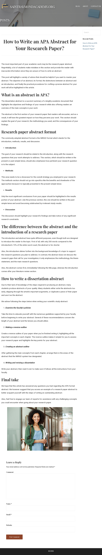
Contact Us (96, 6)
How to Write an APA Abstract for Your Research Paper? (90, 46)
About (85, 6)
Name (9, 504)
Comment (9, 472)
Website (9, 525)
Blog (78, 6)
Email (9, 514)
